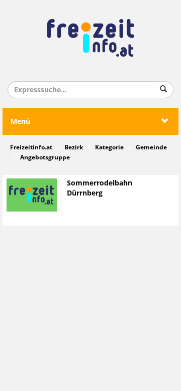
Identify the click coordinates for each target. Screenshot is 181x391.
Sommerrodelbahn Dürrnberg (99, 188)
